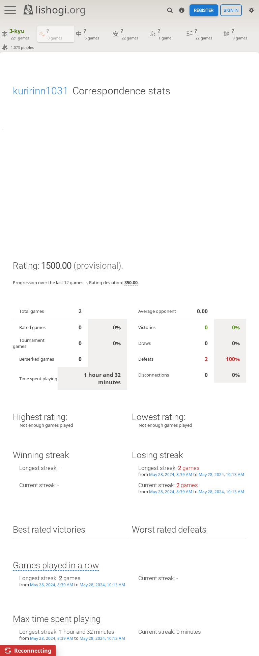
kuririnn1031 (40, 91)
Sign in (231, 10)
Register (203, 10)
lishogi (60, 10)
